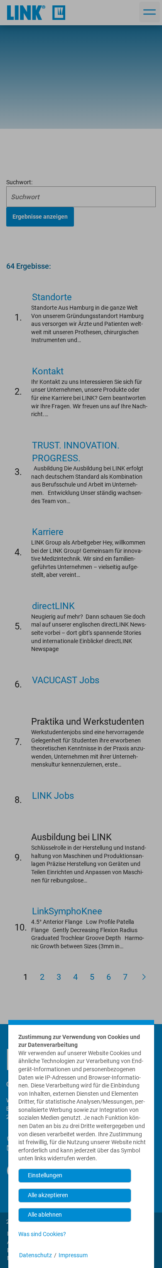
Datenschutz (35, 1255)
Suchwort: (19, 182)
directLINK (53, 606)
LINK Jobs (53, 796)
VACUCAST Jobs (65, 680)
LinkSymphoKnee (67, 911)
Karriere (48, 532)
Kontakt (48, 371)
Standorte (52, 297)
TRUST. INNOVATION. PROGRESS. (76, 451)
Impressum (73, 1255)
